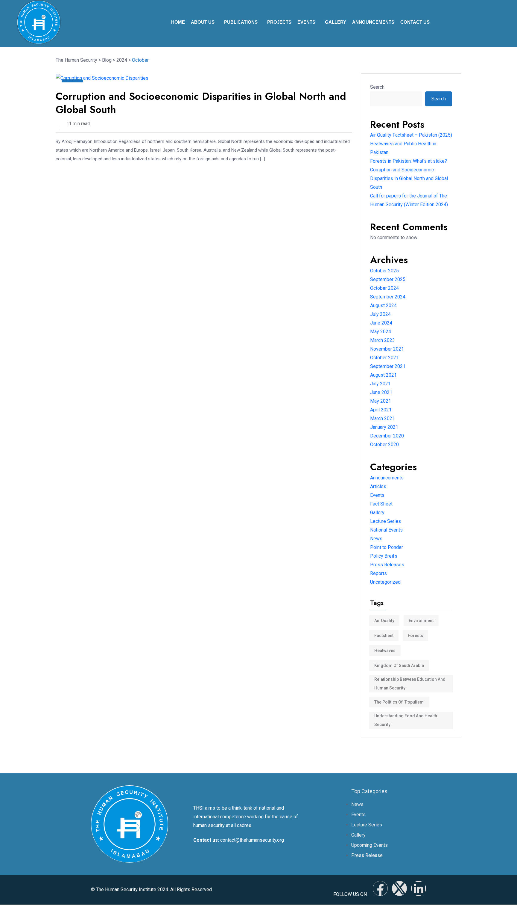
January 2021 (384, 427)
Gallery (335, 22)
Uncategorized (385, 582)
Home (178, 22)
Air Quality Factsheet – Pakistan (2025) (411, 135)
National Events (386, 530)
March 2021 (382, 418)
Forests (415, 635)
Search (377, 87)
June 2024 (381, 323)
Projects (279, 22)
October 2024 (384, 288)
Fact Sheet (381, 504)
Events (306, 22)
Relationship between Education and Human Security (409, 683)
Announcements (373, 22)
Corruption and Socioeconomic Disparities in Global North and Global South (201, 103)
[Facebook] (380, 888)
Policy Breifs (383, 556)
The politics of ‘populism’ (399, 702)
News (376, 538)
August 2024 (383, 305)
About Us (203, 22)
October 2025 (384, 271)
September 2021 (387, 366)
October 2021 (384, 357)
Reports (378, 573)
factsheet (383, 635)
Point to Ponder (386, 547)
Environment (421, 620)
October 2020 (384, 444)
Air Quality (384, 620)
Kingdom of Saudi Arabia (399, 665)
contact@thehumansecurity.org (252, 840)
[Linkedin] (418, 888)
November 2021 (387, 349)
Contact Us (415, 22)
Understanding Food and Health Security (405, 720)
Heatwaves (385, 650)
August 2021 (383, 375)
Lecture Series (385, 521)
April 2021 (381, 410)
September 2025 (387, 279)
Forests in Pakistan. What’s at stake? (408, 161)
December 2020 (387, 436)
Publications (241, 22)
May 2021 (380, 401)
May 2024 (380, 331)
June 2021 (381, 392)
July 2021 (380, 384)
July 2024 (380, 314)
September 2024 (387, 297)
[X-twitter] (399, 888)
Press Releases (387, 565)
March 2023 (382, 340)
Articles (378, 486)
